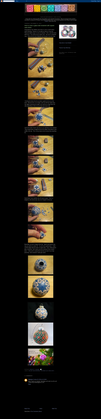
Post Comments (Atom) (36, 411)
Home (41, 408)
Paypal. (46, 21)
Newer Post (27, 408)
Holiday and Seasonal (34, 370)
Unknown (30, 379)
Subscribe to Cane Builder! (65, 42)
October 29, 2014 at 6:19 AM (39, 379)
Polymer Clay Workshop (64, 47)
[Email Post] (40, 369)
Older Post (54, 408)
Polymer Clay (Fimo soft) (47, 370)
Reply (29, 384)
